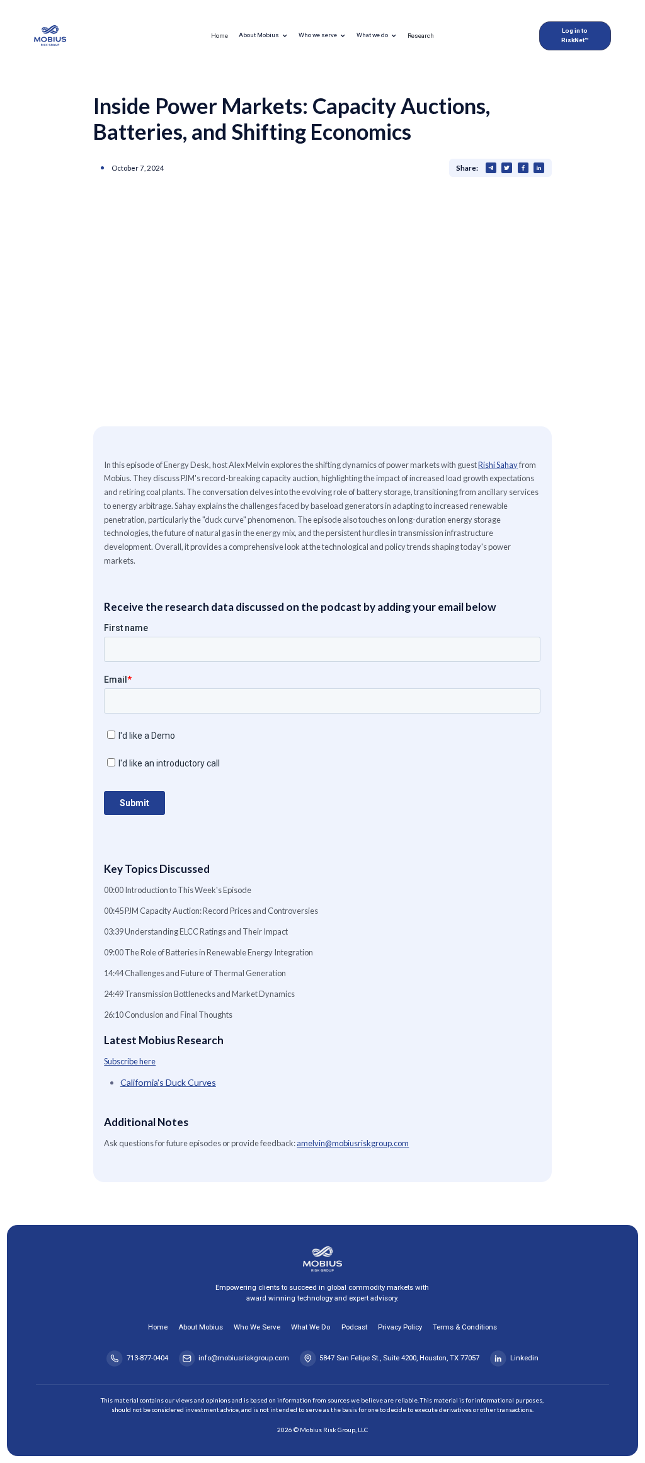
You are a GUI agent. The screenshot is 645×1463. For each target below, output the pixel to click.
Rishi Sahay (498, 465)
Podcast (354, 1327)
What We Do (310, 1327)
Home (219, 35)
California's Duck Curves (168, 1082)
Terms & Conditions (465, 1327)
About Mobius (200, 1327)
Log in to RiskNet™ (574, 35)
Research (421, 35)
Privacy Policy (400, 1327)
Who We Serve (257, 1327)
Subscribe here (130, 1061)
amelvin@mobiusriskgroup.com (353, 1143)
